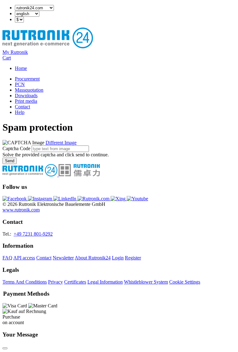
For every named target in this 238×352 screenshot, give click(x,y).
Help (19, 112)
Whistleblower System (146, 282)
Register (133, 257)
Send (9, 161)
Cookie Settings (184, 282)
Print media (26, 101)
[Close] (4, 348)
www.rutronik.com (21, 209)
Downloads (26, 95)
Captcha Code (16, 148)
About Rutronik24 (93, 257)
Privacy (55, 282)
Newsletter (63, 257)
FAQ (7, 257)
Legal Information (105, 282)
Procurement (27, 78)
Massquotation (29, 90)
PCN (20, 84)
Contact (22, 106)
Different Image (61, 142)
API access (24, 257)
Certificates (75, 282)
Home (21, 68)
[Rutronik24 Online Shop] (47, 46)
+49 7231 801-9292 (33, 234)
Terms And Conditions (24, 282)
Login (118, 257)
